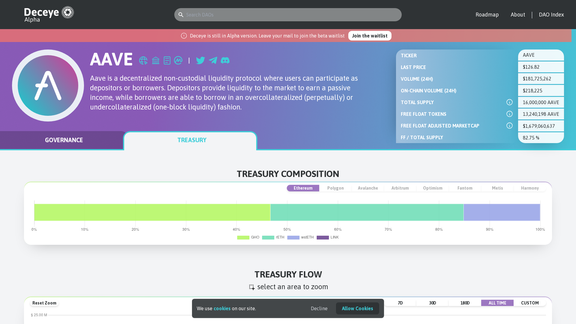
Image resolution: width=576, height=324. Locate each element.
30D (432, 303)
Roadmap (487, 14)
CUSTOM (530, 303)
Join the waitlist (370, 35)
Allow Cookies (357, 308)
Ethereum (303, 188)
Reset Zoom (44, 303)
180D (465, 303)
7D (400, 303)
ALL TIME (497, 303)
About (518, 14)
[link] (509, 102)
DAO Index (551, 14)
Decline (319, 308)
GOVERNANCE (64, 139)
